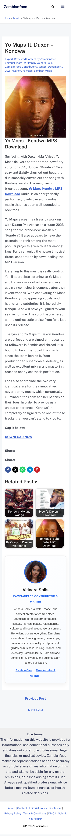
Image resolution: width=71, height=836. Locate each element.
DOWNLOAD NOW (18, 437)
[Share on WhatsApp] (23, 470)
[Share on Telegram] (30, 470)
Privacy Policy (12, 813)
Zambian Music (43, 70)
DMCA (52, 813)
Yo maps (27, 70)
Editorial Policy (38, 808)
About (11, 808)
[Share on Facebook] (8, 470)
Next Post (35, 710)
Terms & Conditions (34, 813)
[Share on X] (15, 470)
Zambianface (15, 6)
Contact (22, 808)
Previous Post (35, 698)
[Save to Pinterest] (37, 470)
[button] (53, 7)
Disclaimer (55, 808)
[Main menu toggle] (63, 6)
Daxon (17, 70)
